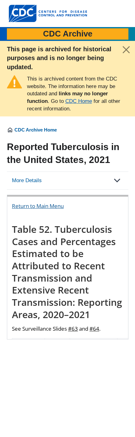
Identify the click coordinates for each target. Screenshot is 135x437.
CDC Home (78, 101)
